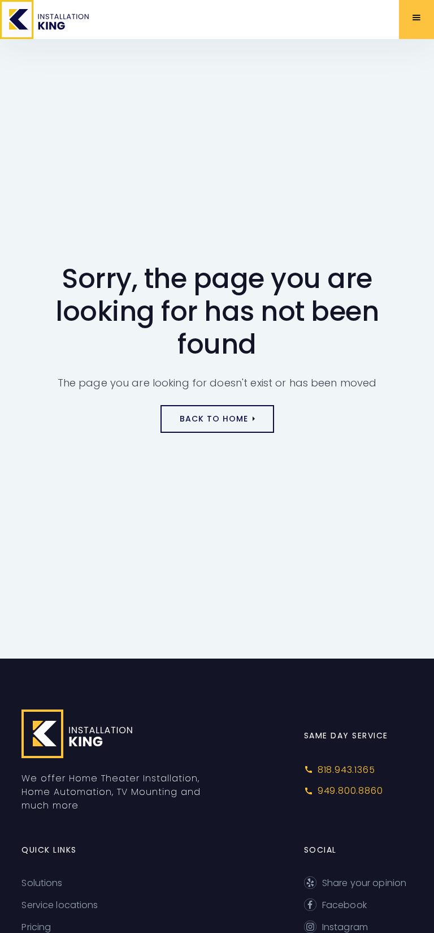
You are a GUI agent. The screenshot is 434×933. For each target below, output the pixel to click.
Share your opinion (364, 882)
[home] (58, 19)
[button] (416, 19)
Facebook (344, 904)
